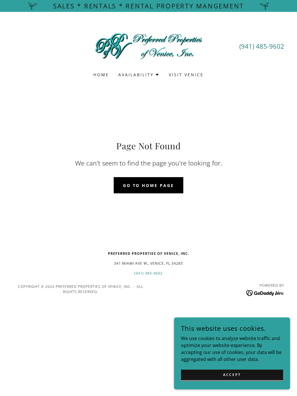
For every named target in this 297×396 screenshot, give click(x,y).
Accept (232, 374)
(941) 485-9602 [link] (261, 46)
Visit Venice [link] (186, 74)
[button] (139, 74)
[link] (148, 46)
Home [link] (101, 74)
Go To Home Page (148, 185)
